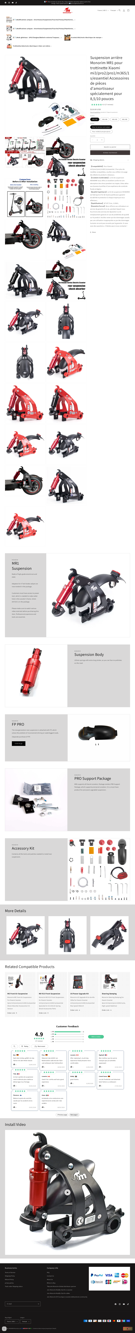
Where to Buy (51, 1283)
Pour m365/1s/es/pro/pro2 (101, 131)
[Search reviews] (14, 1046)
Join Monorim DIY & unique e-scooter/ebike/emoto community (67, 1297)
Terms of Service (10, 1272)
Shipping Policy (10, 1276)
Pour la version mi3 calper (101, 127)
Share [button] (94, 232)
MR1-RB (124, 119)
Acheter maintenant (110, 153)
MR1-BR (94, 119)
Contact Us (50, 1276)
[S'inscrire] (38, 1304)
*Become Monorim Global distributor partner (61, 1286)
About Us (50, 1279)
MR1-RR (114, 119)
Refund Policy (9, 1279)
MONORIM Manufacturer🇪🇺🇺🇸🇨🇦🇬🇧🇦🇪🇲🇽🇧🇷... (21, 1328)
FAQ (48, 1272)
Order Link (11, 1013)
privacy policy (9, 1283)
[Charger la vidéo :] (67, 1192)
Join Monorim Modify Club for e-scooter (59, 1290)
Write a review (96, 1036)
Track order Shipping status (14, 1286)
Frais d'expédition (95, 112)
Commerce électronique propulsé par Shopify (44, 1328)
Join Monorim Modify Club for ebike (58, 1293)
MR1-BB (104, 119)
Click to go (18, 743)
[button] (120, 10)
